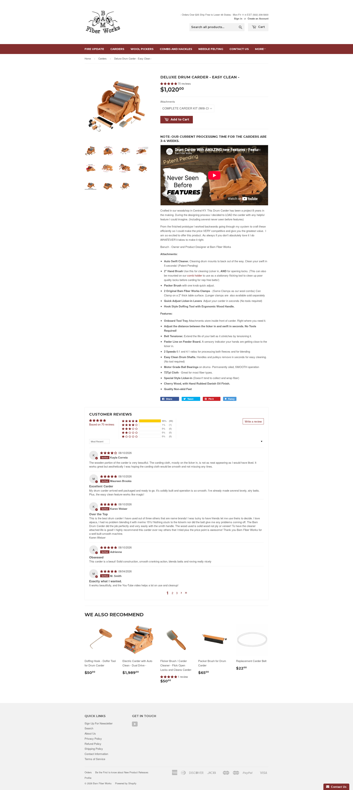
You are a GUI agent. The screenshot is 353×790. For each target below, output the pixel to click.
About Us (90, 733)
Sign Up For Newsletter (99, 723)
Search (89, 728)
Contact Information (96, 754)
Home (88, 58)
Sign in (238, 18)
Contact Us (239, 49)
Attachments (167, 101)
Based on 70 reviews (101, 424)
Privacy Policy (93, 738)
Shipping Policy (94, 749)
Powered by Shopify (125, 783)
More (259, 49)
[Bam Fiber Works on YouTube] (135, 725)
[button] (169, 83)
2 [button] (172, 593)
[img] (109, 453)
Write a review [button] (253, 421)
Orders (88, 772)
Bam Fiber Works (102, 783)
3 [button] (177, 593)
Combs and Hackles (176, 49)
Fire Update (94, 49)
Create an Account (258, 18)
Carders (117, 49)
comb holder (194, 275)
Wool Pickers (142, 49)
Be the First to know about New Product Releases (121, 772)
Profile (88, 778)
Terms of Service (95, 759)
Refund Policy (93, 744)
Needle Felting (210, 49)
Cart (261, 27)
